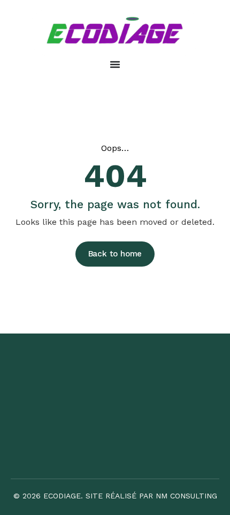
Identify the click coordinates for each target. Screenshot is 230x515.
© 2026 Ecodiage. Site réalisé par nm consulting (115, 495)
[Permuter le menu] (115, 64)
